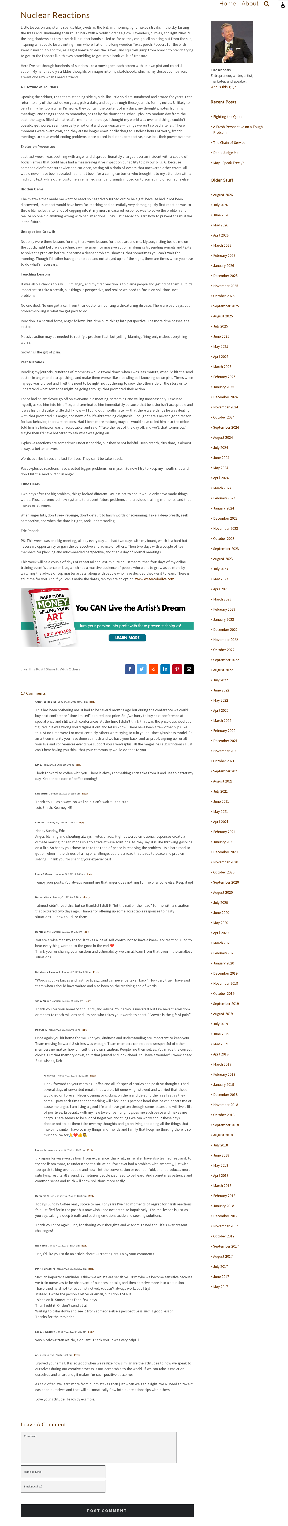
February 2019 (224, 1074)
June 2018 (221, 1155)
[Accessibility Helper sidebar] (283, 5)
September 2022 (226, 659)
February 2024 (224, 498)
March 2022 (222, 720)
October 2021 (223, 760)
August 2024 (223, 437)
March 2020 (222, 942)
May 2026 (220, 225)
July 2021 (220, 791)
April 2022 (221, 710)
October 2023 (223, 538)
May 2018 (220, 1165)
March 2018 (222, 1185)
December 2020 (225, 851)
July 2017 (220, 1266)
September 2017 (226, 1246)
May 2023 (220, 578)
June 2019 (221, 1033)
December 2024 (225, 397)
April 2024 (221, 477)
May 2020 (220, 922)
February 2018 (224, 1195)
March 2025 (222, 366)
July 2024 (220, 447)
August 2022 (223, 669)
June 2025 (221, 336)
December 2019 (225, 973)
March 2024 (222, 487)
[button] (266, 3)
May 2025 (220, 346)
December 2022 (225, 629)
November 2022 (225, 639)
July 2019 (220, 1023)
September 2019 (226, 1003)
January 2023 (223, 619)
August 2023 (223, 558)
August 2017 (223, 1256)
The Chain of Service (229, 142)
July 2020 (220, 902)
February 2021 (224, 831)
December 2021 (225, 740)
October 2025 (223, 295)
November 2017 (225, 1226)
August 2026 (223, 194)
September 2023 (226, 548)
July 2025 (220, 326)
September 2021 (226, 771)
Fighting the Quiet (227, 116)
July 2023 (220, 568)
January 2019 (223, 1084)
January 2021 (223, 841)
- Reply (91, 701)
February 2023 (224, 609)
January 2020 (223, 963)
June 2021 (221, 801)
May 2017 (220, 1286)
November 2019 (225, 983)
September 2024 (226, 427)
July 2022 (220, 680)
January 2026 (223, 265)
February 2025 (224, 376)
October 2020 (223, 872)
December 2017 (225, 1215)
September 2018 (226, 1124)
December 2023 (225, 518)
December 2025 (225, 275)
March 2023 (222, 599)
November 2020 (225, 862)
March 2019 (222, 1064)
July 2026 (220, 204)
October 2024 (223, 417)
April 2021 (221, 821)
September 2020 (226, 882)
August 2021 (223, 781)
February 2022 (224, 730)
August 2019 (223, 1013)
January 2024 (223, 508)
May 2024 (220, 467)
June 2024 (221, 457)
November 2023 (225, 528)
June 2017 (221, 1276)
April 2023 (221, 589)
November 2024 (225, 407)
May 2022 (220, 700)
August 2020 (223, 892)
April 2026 (221, 235)
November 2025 (225, 285)
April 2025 (221, 356)
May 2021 (220, 811)
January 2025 (223, 386)
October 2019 (223, 993)
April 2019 (221, 1054)
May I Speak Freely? (228, 162)
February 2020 (224, 953)
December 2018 (225, 1094)
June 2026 (221, 215)
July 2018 (220, 1145)
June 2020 (221, 912)
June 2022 (221, 690)
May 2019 (220, 1044)
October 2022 (223, 649)
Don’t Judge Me (225, 152)
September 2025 (226, 306)
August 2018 (223, 1135)
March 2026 (222, 245)
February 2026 (224, 255)
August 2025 (223, 316)
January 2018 (223, 1205)
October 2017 (223, 1236)
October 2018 (223, 1114)
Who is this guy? (223, 86)
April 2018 (221, 1175)
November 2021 (225, 750)
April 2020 (221, 932)
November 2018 (225, 1104)
